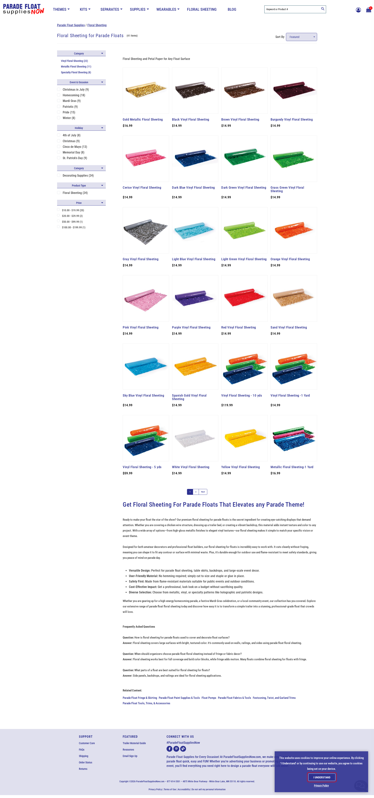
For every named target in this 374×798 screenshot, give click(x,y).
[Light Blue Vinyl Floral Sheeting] (195, 230)
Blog (232, 9)
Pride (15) (69, 112)
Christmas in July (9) (76, 89)
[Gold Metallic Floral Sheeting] (146, 91)
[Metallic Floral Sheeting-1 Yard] (294, 438)
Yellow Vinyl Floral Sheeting (240, 467)
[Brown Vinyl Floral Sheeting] (244, 91)
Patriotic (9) (70, 107)
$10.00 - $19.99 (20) (73, 210)
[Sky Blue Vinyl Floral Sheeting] (146, 367)
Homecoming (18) (74, 95)
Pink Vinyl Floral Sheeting (140, 327)
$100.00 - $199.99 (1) (74, 227)
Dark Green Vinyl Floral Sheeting (243, 187)
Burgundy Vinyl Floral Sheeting (292, 119)
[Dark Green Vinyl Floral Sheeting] (244, 159)
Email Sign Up (130, 756)
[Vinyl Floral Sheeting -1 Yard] (294, 367)
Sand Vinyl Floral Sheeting (289, 327)
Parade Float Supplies (71, 25)
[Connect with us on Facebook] (169, 749)
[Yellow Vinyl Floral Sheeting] (244, 438)
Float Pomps (209, 698)
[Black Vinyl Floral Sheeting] (195, 91)
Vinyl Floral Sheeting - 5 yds (142, 467)
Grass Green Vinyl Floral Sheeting (287, 189)
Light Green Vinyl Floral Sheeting (244, 259)
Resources (128, 749)
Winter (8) (69, 118)
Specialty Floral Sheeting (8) (76, 72)
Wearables (166, 9)
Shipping (83, 756)
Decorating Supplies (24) (78, 175)
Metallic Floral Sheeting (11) (76, 66)
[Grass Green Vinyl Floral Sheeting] (294, 159)
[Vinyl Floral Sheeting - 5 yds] (146, 438)
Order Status (85, 762)
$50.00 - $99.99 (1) (72, 221)
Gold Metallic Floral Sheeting (143, 119)
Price (79, 202)
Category (79, 53)
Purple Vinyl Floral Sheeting (191, 327)
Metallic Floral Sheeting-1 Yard (292, 467)
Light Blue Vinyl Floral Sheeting (193, 259)
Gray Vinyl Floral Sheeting (140, 259)
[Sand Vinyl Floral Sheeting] (294, 298)
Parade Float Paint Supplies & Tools (179, 698)
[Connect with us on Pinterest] (176, 749)
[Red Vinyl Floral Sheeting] (244, 298)
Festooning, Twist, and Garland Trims (274, 698)
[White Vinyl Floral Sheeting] (195, 438)
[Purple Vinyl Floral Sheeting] (195, 298)
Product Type (79, 185)
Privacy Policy (155, 789)
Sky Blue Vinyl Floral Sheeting (143, 395)
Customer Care (87, 743)
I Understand (321, 777)
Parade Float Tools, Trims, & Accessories (146, 703)
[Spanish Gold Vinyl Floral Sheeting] (195, 367)
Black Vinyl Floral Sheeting (190, 119)
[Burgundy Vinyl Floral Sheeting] (294, 91)
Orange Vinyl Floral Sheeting (290, 259)
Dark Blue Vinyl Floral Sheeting (193, 187)
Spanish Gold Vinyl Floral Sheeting (189, 397)
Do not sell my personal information (209, 789)
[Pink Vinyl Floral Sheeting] (146, 298)
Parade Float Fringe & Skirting (140, 698)
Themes (59, 9)
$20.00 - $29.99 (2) (72, 215)
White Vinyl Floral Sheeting (190, 467)
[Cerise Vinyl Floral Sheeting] (146, 159)
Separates (110, 9)
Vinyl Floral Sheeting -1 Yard (290, 395)
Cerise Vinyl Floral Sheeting (142, 187)
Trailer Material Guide (134, 743)
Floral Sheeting (202, 9)
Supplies (138, 9)
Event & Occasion (79, 82)
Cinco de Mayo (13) (75, 147)
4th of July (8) (71, 135)
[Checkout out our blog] (183, 749)
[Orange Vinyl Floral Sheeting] (294, 230)
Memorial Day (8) (73, 152)
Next (203, 492)
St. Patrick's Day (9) (75, 158)
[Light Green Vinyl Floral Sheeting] (244, 230)
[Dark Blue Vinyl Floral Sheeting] (195, 159)
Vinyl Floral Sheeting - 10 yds (241, 395)
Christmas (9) (71, 141)
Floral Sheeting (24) (75, 193)
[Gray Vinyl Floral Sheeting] (146, 230)
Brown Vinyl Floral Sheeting (240, 119)
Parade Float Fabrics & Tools (234, 698)
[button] (368, 9)
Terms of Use (170, 789)
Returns (83, 768)
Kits (83, 9)
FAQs (81, 749)
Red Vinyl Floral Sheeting (238, 327)
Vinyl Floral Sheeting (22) (74, 60)
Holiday (79, 128)
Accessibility (184, 789)
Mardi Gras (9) (72, 101)
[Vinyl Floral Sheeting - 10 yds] (244, 367)
